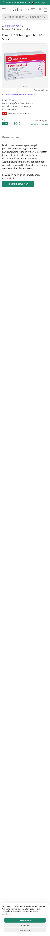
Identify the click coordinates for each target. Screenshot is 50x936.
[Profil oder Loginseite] (40, 10)
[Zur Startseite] (15, 9)
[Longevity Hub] (27, 9)
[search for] (44, 17)
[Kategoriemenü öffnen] (4, 9)
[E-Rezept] (34, 9)
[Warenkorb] (45, 10)
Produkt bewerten (18, 183)
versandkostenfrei (39, 124)
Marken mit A (14, 25)
